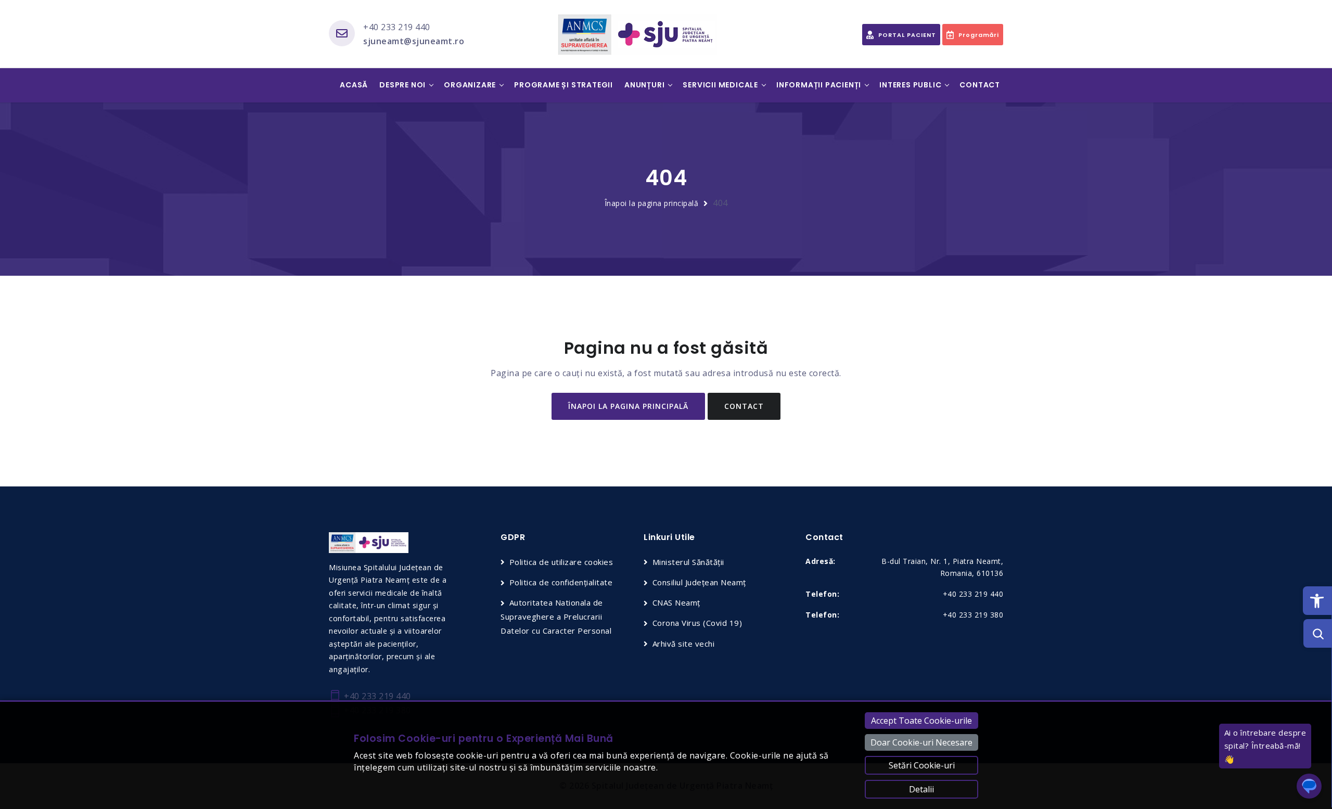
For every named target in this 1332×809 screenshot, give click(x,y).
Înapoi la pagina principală (652, 203)
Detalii (921, 789)
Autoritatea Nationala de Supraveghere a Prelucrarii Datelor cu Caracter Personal (556, 616)
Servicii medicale (720, 85)
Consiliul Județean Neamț (699, 582)
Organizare (470, 85)
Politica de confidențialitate (560, 582)
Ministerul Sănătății (688, 562)
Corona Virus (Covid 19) (697, 623)
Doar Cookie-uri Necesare (921, 742)
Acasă (354, 85)
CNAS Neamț (676, 602)
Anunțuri (644, 85)
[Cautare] (1317, 633)
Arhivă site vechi (683, 643)
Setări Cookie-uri (922, 765)
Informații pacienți (818, 85)
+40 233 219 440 (396, 27)
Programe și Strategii (563, 85)
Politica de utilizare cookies (561, 562)
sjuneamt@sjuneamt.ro (413, 41)
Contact (979, 85)
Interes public (910, 85)
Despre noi (402, 85)
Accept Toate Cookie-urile (921, 720)
